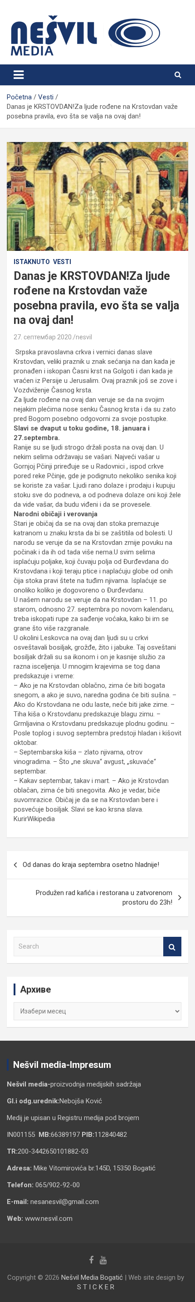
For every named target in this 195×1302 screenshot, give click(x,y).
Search (172, 946)
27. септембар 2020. (43, 337)
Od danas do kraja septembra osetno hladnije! (91, 865)
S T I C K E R (95, 1287)
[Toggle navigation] (18, 74)
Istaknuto (32, 261)
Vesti (62, 261)
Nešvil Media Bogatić (92, 1277)
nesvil (84, 337)
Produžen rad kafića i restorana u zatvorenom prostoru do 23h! (104, 897)
